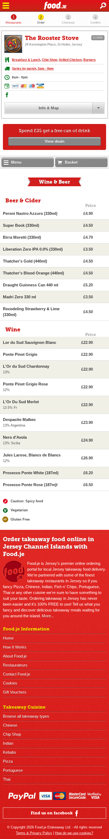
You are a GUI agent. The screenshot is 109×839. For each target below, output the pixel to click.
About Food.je (15, 656)
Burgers (89, 60)
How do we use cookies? (74, 833)
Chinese (10, 725)
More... (48, 616)
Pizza (8, 761)
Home (8, 638)
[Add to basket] (102, 213)
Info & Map (49, 108)
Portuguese (13, 770)
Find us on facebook (52, 813)
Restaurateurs (15, 665)
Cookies (10, 683)
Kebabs (9, 752)
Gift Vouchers (14, 692)
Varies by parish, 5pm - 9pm (33, 68)
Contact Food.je (16, 674)
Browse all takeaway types (26, 716)
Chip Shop (49, 60)
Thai (6, 779)
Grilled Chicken (70, 60)
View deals (55, 141)
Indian (8, 743)
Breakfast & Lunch (26, 60)
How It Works (14, 647)
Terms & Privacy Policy (34, 833)
